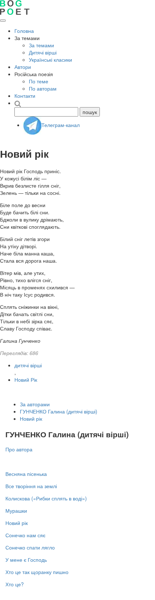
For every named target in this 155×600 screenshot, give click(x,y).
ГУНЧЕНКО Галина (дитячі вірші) (58, 411)
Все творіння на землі (31, 486)
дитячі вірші (28, 365)
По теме (38, 81)
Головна (24, 30)
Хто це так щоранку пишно (36, 571)
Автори (22, 66)
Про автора (18, 449)
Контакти (24, 95)
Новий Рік (25, 379)
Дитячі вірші (43, 52)
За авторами (35, 404)
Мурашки (16, 510)
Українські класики (50, 59)
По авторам (43, 88)
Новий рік (31, 418)
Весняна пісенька (26, 473)
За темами (41, 45)
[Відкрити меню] (3, 20)
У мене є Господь (26, 559)
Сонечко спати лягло (30, 547)
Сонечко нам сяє (25, 535)
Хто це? (14, 584)
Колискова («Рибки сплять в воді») (46, 498)
